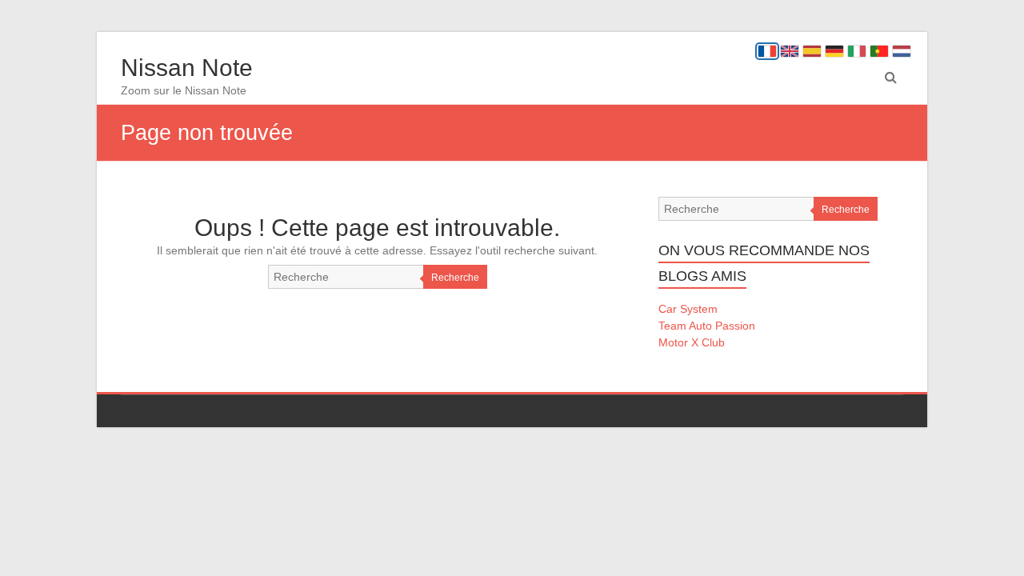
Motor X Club (691, 342)
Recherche (455, 277)
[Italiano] (856, 51)
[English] (789, 51)
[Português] (879, 51)
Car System (688, 308)
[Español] (812, 51)
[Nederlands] (901, 51)
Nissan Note (187, 67)
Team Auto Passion (706, 325)
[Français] (767, 51)
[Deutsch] (834, 51)
